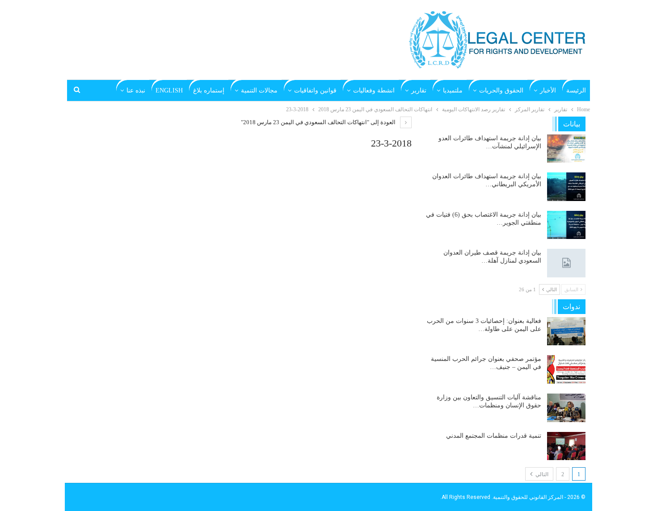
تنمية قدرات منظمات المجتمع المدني (493, 435)
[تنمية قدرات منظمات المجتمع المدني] (566, 446)
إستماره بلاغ (208, 90)
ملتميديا (453, 90)
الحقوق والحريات (501, 90)
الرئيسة (576, 90)
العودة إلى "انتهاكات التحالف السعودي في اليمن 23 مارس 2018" (319, 122)
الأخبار (548, 90)
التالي (541, 474)
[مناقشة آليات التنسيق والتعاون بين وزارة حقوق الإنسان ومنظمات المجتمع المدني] (566, 408)
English (169, 90)
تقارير (418, 90)
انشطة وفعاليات (374, 90)
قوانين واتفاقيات (315, 90)
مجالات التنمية (259, 90)
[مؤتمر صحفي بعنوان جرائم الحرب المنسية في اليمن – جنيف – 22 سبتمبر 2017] (566, 369)
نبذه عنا (135, 90)
